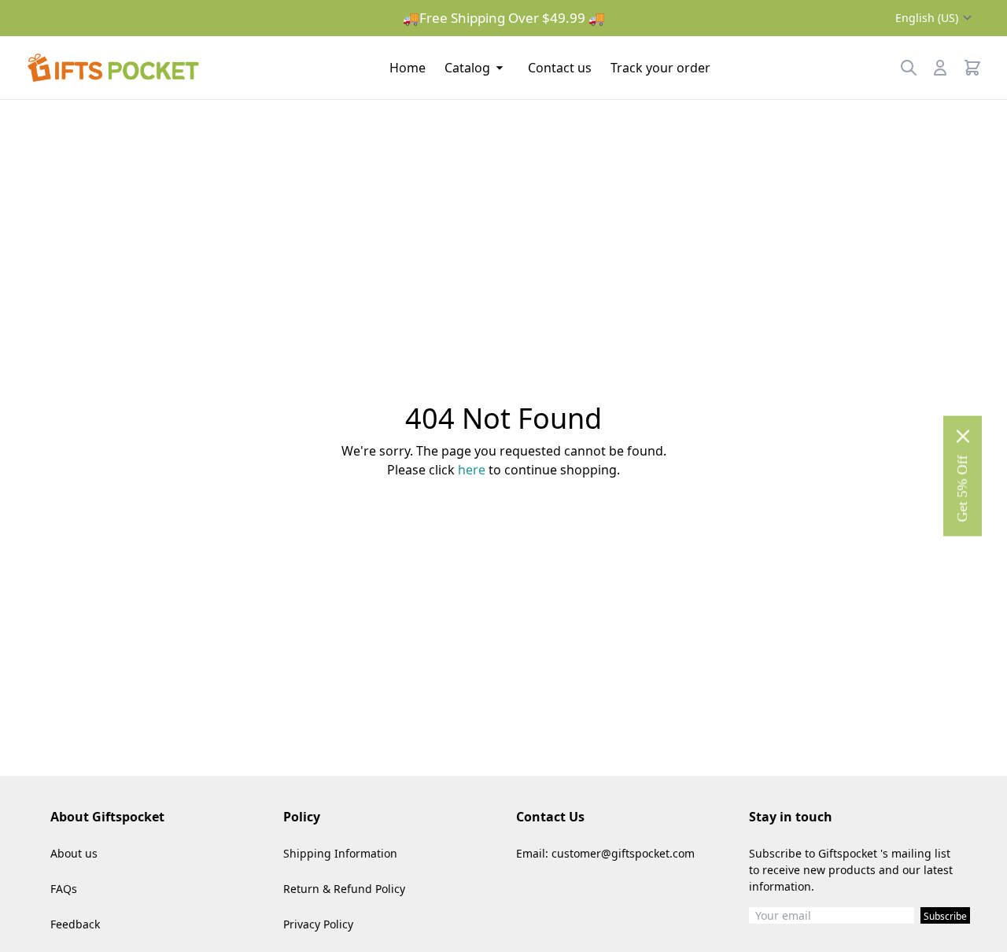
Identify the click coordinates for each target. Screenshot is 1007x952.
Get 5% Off (962, 489)
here (471, 469)
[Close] (963, 436)
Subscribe (945, 916)
